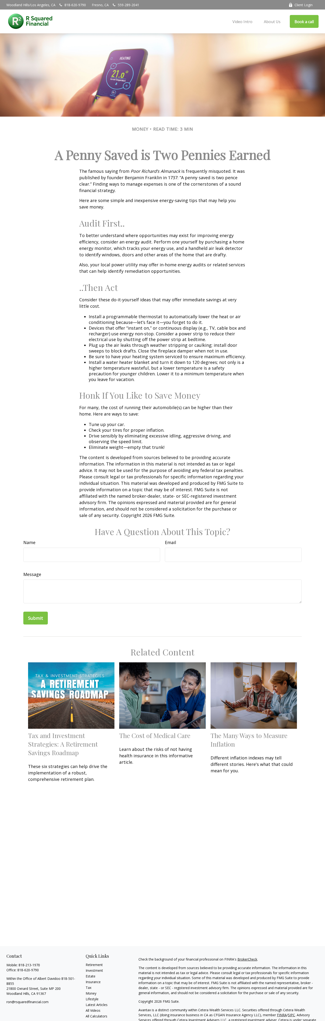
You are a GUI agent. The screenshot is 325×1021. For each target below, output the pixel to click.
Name (29, 542)
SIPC (291, 1015)
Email (170, 542)
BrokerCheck (247, 959)
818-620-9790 (75, 5)
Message (32, 574)
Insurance (93, 982)
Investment (94, 970)
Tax (88, 987)
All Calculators (96, 1016)
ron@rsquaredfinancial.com (27, 1002)
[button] (242, 21)
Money (91, 993)
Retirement (94, 964)
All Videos (93, 1010)
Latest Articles (97, 1004)
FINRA (282, 1015)
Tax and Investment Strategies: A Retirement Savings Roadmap (63, 744)
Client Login (304, 5)
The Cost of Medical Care (154, 735)
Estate (90, 976)
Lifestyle (92, 999)
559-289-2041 (128, 5)
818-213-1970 (29, 965)
